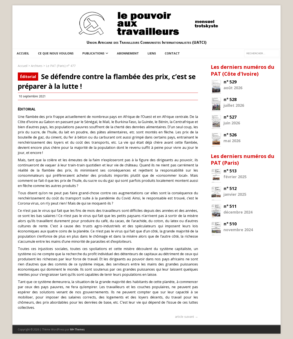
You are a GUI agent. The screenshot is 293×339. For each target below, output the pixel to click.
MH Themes (77, 329)
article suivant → (186, 317)
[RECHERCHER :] (261, 53)
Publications (93, 53)
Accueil (23, 53)
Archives (36, 66)
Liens (152, 53)
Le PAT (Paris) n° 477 (61, 66)
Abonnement (128, 53)
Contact (172, 53)
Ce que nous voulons (56, 53)
